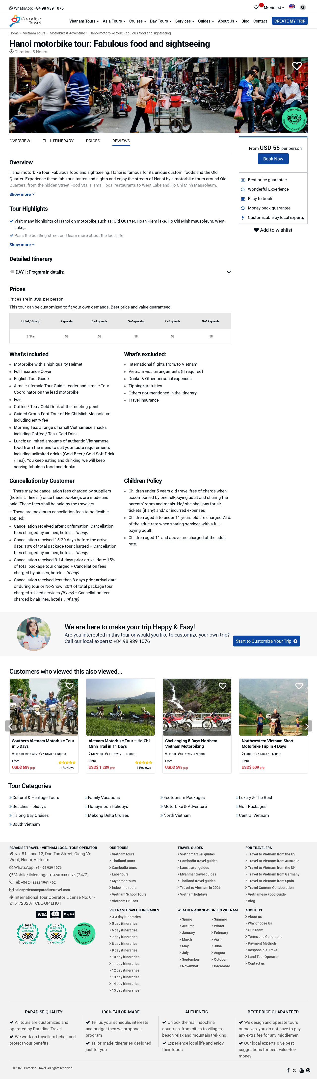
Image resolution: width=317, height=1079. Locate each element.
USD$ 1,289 (102, 767)
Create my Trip (289, 21)
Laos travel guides (194, 867)
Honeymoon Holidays (108, 806)
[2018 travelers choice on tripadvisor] (28, 934)
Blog (245, 21)
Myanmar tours (124, 880)
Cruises (136, 21)
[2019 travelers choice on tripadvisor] (56, 934)
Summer (220, 919)
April (217, 939)
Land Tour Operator (263, 956)
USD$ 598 (176, 767)
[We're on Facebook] (288, 1070)
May (185, 946)
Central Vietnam (254, 815)
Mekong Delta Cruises (108, 815)
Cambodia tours (124, 867)
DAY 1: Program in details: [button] (40, 272)
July (185, 952)
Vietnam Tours (82, 21)
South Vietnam (26, 824)
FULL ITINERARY (58, 141)
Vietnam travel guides (197, 854)
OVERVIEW (19, 141)
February (221, 932)
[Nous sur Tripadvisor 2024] (84, 934)
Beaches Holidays (29, 806)
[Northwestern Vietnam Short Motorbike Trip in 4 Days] (273, 707)
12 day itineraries (125, 970)
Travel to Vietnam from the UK (271, 867)
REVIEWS (121, 141)
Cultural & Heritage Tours (35, 797)
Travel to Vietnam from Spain (271, 880)
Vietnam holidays (194, 894)
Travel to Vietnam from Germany (273, 874)
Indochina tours (124, 887)
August (219, 952)
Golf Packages (252, 806)
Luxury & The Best (255, 797)
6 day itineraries (124, 930)
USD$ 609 (253, 767)
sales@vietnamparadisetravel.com (42, 889)
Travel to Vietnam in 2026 (200, 887)
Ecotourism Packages (184, 797)
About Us (226, 21)
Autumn (188, 926)
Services (183, 21)
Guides (204, 21)
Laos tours (120, 874)
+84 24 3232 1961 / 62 (38, 882)
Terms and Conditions (265, 936)
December (222, 966)
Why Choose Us (260, 923)
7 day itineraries (124, 936)
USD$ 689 (23, 767)
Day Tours (159, 21)
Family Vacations (104, 797)
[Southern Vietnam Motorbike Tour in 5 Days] (44, 707)
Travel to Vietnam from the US (271, 854)
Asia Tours (113, 21)
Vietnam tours (123, 854)
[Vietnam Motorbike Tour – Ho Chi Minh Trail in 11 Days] (120, 707)
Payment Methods (262, 943)
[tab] (123, 272)
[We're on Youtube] (301, 1070)
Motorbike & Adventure (67, 33)
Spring (187, 919)
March (187, 939)
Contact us (256, 963)
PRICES (93, 141)
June (218, 946)
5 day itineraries (124, 923)
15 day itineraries (125, 990)
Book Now (273, 159)
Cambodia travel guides (198, 860)
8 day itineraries (124, 943)
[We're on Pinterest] (308, 1070)
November (190, 966)
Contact (260, 21)
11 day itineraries (125, 963)
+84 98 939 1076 (131, 641)
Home (14, 33)
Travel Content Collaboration (271, 887)
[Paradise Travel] (25, 20)
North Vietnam (177, 815)
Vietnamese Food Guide (267, 894)
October (220, 959)
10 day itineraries (125, 956)
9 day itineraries (124, 950)
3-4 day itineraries (126, 916)
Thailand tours (123, 860)
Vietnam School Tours (129, 894)
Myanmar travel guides (198, 874)
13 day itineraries (125, 977)
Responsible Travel (263, 950)
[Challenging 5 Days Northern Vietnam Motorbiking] (197, 707)
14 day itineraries (125, 983)
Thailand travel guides (197, 880)
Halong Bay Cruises (30, 815)
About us (255, 916)
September (190, 959)
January (188, 932)
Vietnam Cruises (125, 901)
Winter (219, 926)
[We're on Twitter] (294, 1070)
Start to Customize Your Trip (264, 641)
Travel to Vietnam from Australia (273, 860)
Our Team (255, 929)
